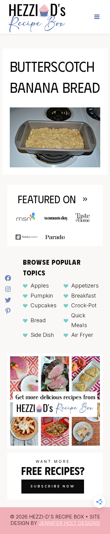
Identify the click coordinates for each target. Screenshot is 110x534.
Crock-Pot (84, 305)
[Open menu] (96, 17)
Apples (40, 285)
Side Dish (42, 335)
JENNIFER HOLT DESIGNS (69, 523)
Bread (38, 320)
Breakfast (83, 295)
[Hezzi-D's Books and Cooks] (37, 17)
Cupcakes (44, 305)
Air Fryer (82, 335)
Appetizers (85, 285)
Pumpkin (42, 295)
